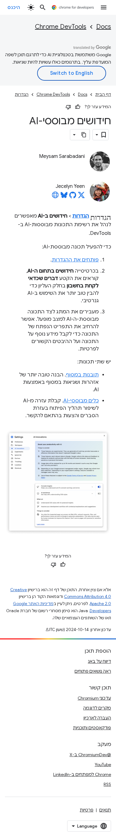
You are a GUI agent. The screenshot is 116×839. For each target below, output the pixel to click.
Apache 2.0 (100, 603)
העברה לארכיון (97, 718)
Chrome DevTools (60, 27)
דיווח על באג (99, 661)
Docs (103, 27)
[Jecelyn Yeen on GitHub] (72, 197)
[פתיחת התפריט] (103, 7)
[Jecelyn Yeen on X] (81, 197)
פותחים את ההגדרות (75, 260)
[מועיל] (77, 107)
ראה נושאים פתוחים (93, 671)
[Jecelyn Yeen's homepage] (55, 197)
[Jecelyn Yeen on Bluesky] (64, 197)
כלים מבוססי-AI (81, 401)
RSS (107, 784)
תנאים (105, 809)
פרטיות (86, 809)
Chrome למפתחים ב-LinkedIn (82, 774)
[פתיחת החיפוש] (42, 7)
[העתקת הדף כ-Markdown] (84, 134)
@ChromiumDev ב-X (90, 754)
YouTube (103, 764)
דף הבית (103, 94)
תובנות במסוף (82, 375)
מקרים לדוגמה (97, 708)
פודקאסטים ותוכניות (92, 728)
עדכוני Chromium (94, 698)
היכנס (13, 7)
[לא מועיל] (68, 107)
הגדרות (21, 94)
